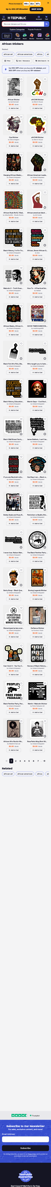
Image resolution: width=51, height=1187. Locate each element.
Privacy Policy (32, 1154)
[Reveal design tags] (21, 94)
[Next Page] (44, 760)
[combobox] (23, 24)
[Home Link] (16, 17)
